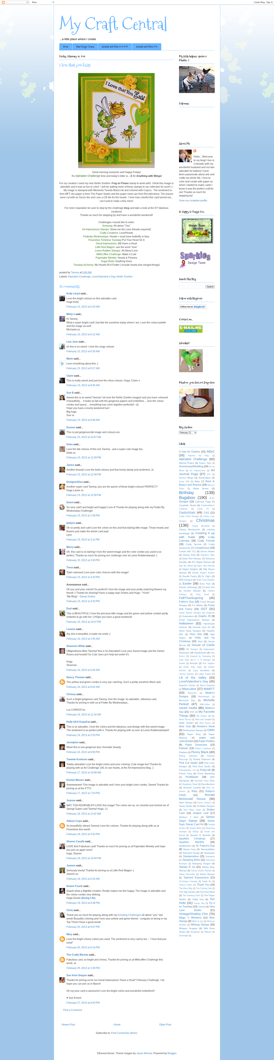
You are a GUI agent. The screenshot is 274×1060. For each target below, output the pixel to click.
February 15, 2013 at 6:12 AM (83, 334)
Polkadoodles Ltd (187, 770)
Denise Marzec (75, 780)
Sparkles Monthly (191, 842)
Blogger (171, 1053)
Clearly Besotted (200, 526)
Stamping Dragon (201, 863)
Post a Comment (72, 1010)
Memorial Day (187, 700)
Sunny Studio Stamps (201, 870)
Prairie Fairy (185, 773)
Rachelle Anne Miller (205, 781)
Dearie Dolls (189, 555)
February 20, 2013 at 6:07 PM (83, 926)
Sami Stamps (186, 802)
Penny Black (200, 752)
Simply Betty (195, 828)
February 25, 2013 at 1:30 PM (83, 968)
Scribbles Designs (206, 806)
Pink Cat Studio (188, 762)
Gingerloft (210, 613)
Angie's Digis (205, 463)
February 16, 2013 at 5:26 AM (83, 670)
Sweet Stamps (207, 874)
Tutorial (201, 906)
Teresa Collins (185, 885)
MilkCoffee (205, 704)
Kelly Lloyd (73, 293)
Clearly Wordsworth (189, 529)
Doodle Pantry (189, 576)
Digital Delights (190, 569)
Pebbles (183, 752)
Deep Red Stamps (191, 558)
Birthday (186, 492)
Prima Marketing (206, 773)
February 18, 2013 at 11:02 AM (83, 813)
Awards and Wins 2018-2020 (115, 46)
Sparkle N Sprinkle (200, 835)
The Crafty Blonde (77, 954)
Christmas (205, 520)
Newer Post (68, 1024)
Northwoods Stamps (193, 730)
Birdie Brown (201, 488)
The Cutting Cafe (204, 888)
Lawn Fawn (205, 674)
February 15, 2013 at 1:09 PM (83, 515)
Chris (69, 910)
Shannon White (75, 646)
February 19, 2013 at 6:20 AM (83, 878)
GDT (204, 608)
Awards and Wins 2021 (146, 46)
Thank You (203, 884)
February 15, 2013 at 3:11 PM (82, 539)
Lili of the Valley (192, 677)
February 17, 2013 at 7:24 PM (83, 793)
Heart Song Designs (190, 631)
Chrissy (71, 694)
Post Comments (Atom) (124, 1033)
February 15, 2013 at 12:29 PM (83, 457)
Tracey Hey (199, 903)
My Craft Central (113, 24)
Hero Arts (196, 634)
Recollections (208, 784)
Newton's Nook (206, 726)
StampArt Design (191, 853)
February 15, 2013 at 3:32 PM (83, 577)
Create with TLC (187, 551)
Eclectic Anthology (188, 587)
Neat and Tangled (203, 719)
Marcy (70, 547)
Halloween (186, 623)
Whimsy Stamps (200, 924)
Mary (69, 934)
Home (65, 46)
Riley (194, 791)
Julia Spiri (184, 660)
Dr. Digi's (206, 576)
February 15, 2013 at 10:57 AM (83, 437)
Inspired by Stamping (200, 656)
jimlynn (70, 523)
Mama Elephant (207, 685)
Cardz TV (203, 509)
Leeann (70, 629)
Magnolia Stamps (187, 685)
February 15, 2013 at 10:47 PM (83, 621)
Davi (69, 608)
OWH (211, 730)
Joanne (70, 800)
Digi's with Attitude (206, 566)
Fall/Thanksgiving (191, 598)
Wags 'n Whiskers (190, 917)
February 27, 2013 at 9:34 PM (83, 1002)
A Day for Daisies (189, 451)
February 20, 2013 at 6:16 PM (83, 947)
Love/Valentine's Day (103, 276)
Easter (187, 583)
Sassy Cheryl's (204, 802)
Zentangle (183, 935)
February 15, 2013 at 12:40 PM (83, 474)
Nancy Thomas (75, 677)
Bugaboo (187, 497)
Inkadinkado (200, 652)
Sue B (70, 392)
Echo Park (205, 583)
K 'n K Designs (202, 660)
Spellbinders (185, 846)
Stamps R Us (187, 867)
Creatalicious (202, 547)
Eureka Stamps (192, 590)
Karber (182, 663)
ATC (209, 474)
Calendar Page (203, 501)
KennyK (194, 663)
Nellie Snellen (125, 276)
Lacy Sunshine (201, 670)
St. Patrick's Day (205, 845)
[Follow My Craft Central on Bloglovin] (192, 308)
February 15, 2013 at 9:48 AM (83, 420)
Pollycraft (205, 770)
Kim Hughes (209, 663)
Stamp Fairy (189, 849)
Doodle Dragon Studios (203, 573)
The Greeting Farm (191, 895)
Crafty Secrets (194, 544)
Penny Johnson (188, 756)
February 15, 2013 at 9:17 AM (83, 368)
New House (205, 723)
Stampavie (209, 853)
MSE (192, 712)
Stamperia (210, 856)
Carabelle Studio (187, 505)
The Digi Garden (187, 892)
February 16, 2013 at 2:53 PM (83, 735)
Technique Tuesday (188, 881)
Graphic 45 (204, 616)
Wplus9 (207, 932)
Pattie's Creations (203, 748)
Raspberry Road (189, 784)
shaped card (200, 813)
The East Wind (207, 892)
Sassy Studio (185, 806)
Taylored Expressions (196, 877)
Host (200, 641)
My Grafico (201, 716)
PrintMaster (192, 777)
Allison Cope (74, 821)
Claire (69, 375)
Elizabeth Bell (208, 587)
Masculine (189, 689)
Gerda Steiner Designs (190, 613)
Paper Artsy (194, 734)
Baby (197, 481)
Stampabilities (208, 849)
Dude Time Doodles (206, 580)
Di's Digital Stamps (201, 562)
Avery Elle (184, 481)
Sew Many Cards (192, 810)
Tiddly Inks (198, 899)
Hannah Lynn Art (202, 627)
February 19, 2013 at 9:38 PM (83, 903)
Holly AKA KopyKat (78, 721)
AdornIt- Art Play (198, 455)
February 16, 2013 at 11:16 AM (83, 714)
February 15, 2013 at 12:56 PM (83, 495)
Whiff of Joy (197, 921)
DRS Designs (185, 579)
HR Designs (192, 649)
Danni (70, 502)
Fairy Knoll (202, 594)
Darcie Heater (207, 551)
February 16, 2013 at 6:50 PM (83, 752)
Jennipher (72, 742)
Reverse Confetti (192, 787)
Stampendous (191, 856)
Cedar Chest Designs (189, 516)
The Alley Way (185, 888)
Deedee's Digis (208, 555)
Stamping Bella (191, 859)
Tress (69, 567)
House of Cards (203, 645)
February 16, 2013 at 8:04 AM (83, 687)
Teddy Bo (206, 881)
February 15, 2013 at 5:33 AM (83, 306)
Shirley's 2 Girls (188, 817)
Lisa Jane (72, 341)
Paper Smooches (196, 744)
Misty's (70, 314)
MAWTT (209, 689)
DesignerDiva (74, 482)
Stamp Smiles (87, 596)
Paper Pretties (207, 741)
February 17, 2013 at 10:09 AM (83, 772)
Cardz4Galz (187, 512)
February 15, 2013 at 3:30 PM (83, 560)
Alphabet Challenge (79, 276)
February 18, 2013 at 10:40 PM (83, 858)
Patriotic (183, 748)
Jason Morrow (144, 1053)
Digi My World (186, 566)
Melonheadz (203, 696)
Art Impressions (197, 470)
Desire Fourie (74, 886)
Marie (69, 358)
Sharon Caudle (75, 841)
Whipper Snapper (188, 928)
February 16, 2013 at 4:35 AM (83, 638)
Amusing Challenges (129, 915)
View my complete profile (193, 200)
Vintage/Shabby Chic (193, 913)
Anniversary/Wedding (191, 466)
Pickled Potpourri (202, 759)
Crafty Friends (206, 540)
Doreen (70, 427)
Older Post (165, 1024)
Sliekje (195, 831)
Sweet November (187, 874)
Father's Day (186, 601)
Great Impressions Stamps (194, 620)
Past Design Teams (85, 46)
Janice (70, 465)
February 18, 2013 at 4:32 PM (83, 834)
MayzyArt (192, 693)
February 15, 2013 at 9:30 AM (83, 385)
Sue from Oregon (76, 975)
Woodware (195, 932)
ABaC (211, 451)
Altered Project (186, 463)
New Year (185, 726)
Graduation (188, 616)
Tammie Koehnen (77, 759)
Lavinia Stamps (186, 674)
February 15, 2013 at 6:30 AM (83, 351)
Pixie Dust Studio (201, 766)
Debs (69, 444)
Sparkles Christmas (192, 838)
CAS (206, 512)
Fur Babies (197, 605)
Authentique (205, 477)
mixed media (188, 708)
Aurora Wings (186, 477)
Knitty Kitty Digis (192, 667)
